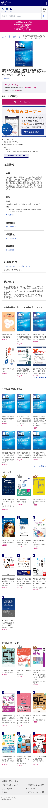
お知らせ (5, 792)
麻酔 (19, 37)
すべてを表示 (39, 378)
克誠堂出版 (6, 78)
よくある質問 (7, 788)
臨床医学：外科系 (14, 37)
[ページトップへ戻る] (44, 804)
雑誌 (9, 37)
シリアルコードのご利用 (35, 792)
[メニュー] (45, 3)
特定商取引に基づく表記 (35, 785)
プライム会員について (10, 785)
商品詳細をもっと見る (15, 155)
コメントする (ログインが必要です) (16, 266)
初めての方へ (31, 788)
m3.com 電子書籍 (4, 37)
